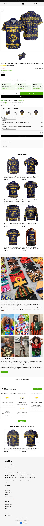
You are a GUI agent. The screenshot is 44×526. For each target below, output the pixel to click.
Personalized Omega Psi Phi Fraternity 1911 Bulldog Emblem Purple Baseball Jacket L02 (22, 417)
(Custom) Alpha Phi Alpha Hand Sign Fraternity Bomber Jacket (36, 409)
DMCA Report (26, 520)
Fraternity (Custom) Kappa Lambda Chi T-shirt (7, 405)
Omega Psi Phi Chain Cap (7, 417)
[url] (12, 466)
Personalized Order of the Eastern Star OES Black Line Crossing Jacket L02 (22, 404)
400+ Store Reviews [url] (10, 65)
